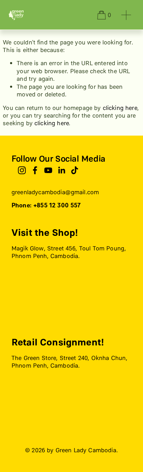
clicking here (120, 108)
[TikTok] (74, 170)
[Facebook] (35, 170)
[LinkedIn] (61, 170)
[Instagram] (22, 170)
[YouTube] (48, 170)
